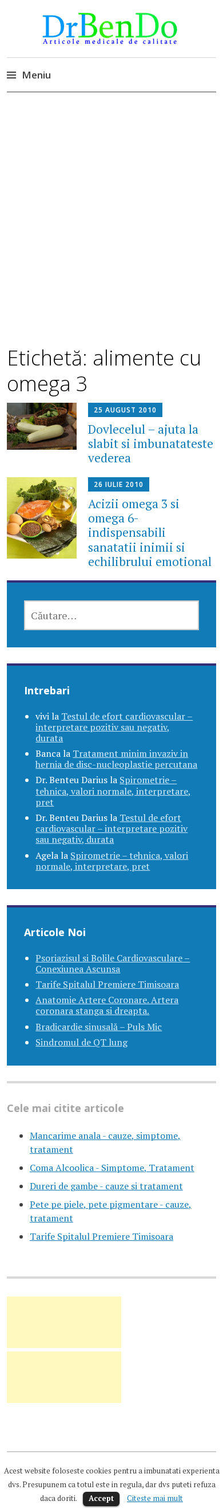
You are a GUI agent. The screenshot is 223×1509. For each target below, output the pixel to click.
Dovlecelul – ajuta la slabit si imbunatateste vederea (150, 443)
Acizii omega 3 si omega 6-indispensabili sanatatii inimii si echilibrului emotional (150, 532)
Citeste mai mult (155, 1498)
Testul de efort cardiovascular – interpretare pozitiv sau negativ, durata (114, 727)
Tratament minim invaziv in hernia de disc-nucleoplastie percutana (116, 759)
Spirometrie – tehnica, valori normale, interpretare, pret (113, 790)
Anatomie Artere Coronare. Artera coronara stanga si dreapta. (106, 1005)
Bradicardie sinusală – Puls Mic (98, 1026)
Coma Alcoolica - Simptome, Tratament (112, 1167)
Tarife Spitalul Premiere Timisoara (107, 984)
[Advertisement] (111, 229)
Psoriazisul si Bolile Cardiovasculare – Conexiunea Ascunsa (112, 963)
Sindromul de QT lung (81, 1042)
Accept (101, 1498)
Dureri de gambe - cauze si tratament (106, 1186)
